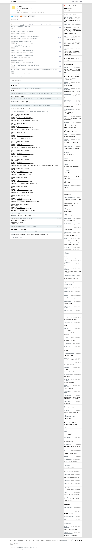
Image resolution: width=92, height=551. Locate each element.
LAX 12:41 (30, 547)
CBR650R (66, 349)
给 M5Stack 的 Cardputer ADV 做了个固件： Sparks (23, 50)
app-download (67, 301)
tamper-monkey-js (66, 268)
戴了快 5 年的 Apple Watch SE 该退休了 (34, 83)
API (29, 540)
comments (66, 358)
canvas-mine (67, 190)
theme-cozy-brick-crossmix (68, 163)
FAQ (33, 540)
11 (59, 27)
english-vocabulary (68, 17)
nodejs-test (66, 483)
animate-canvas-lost (67, 169)
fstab (28, 57)
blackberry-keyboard (66, 123)
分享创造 (12, 33)
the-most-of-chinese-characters (68, 532)
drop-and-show (67, 371)
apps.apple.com (68, 310)
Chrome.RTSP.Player (69, 353)
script (65, 511)
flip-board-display (66, 157)
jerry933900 (14, 101)
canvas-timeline (67, 343)
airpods (66, 181)
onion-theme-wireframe (69, 197)
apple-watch (67, 130)
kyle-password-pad (67, 451)
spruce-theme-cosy (68, 146)
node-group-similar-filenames (68, 475)
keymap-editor (67, 444)
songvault (66, 67)
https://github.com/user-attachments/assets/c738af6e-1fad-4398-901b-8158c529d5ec (29, 103)
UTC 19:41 (21, 547)
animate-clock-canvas (67, 88)
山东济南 (24, 16)
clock (65, 238)
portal (65, 116)
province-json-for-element (70, 202)
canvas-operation (66, 338)
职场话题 (24, 93)
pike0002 (33, 47)
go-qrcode (66, 410)
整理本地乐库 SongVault (17, 60)
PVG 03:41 (26, 547)
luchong (20, 83)
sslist (65, 57)
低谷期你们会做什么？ (29, 218)
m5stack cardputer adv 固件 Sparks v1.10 (21, 41)
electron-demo (67, 374)
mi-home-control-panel (67, 464)
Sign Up (76, 1)
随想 (24, 226)
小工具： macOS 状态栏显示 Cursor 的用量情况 (22, 31)
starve (65, 519)
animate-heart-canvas (67, 83)
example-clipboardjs (66, 385)
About (11, 540)
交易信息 (45, 24)
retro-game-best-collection (68, 508)
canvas (65, 332)
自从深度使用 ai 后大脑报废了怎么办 (32, 226)
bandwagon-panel (68, 175)
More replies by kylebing (17, 237)
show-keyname (67, 218)
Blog (26, 540)
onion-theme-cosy (68, 100)
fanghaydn (14, 215)
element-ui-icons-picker (67, 380)
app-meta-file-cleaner (67, 306)
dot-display (66, 185)
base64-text (67, 315)
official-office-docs (68, 487)
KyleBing (66, 456)
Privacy (37, 540)
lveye (13, 234)
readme (66, 503)
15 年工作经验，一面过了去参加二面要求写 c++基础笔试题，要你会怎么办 (39, 93)
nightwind (30, 73)
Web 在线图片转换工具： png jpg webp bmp (21, 46)
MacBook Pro (13, 38)
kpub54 (20, 93)
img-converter (67, 427)
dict (65, 74)
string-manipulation (67, 261)
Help (15, 540)
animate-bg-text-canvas (67, 292)
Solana (42, 540)
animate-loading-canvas (67, 296)
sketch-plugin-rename (69, 516)
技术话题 (31, 24)
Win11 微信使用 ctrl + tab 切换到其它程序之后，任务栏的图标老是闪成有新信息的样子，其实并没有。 (34, 70)
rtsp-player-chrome (68, 214)
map (65, 42)
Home (73, 1)
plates (65, 492)
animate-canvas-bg (66, 139)
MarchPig (35, 38)
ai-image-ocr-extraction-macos (68, 283)
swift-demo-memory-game (67, 522)
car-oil (65, 227)
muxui (31, 67)
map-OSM (66, 247)
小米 (12, 28)
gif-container (67, 401)
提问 (26, 24)
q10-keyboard (67, 497)
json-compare (67, 437)
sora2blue (21, 226)
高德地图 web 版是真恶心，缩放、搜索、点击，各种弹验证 (25, 65)
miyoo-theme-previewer (67, 252)
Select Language (64, 540)
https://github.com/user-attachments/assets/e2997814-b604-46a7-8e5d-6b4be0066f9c (29, 111)
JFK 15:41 (35, 547)
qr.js (65, 208)
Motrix (65, 470)
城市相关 (51, 24)
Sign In (80, 1)
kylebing (22, 24)
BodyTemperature (68, 322)
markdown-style (68, 459)
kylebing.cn (15, 16)
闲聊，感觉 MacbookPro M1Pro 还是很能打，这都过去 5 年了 (25, 36)
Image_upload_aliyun (69, 242)
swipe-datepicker (66, 526)
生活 (23, 218)
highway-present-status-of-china (69, 415)
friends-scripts (67, 395)
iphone (65, 134)
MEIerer (20, 218)
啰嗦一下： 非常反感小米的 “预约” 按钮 (20, 27)
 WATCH (24, 83)
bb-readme (66, 317)
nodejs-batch (67, 480)
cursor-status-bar (68, 362)
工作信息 (40, 24)
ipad (65, 63)
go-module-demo (68, 406)
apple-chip (66, 104)
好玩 (35, 24)
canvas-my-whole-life (67, 151)
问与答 (12, 73)
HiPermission (67, 421)
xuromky (31, 28)
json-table (66, 440)
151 (59, 37)
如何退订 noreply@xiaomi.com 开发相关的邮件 (22, 55)
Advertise (20, 540)
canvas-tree (67, 346)
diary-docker (67, 193)
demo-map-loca (67, 94)
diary (65, 36)
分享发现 (12, 66)
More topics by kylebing (17, 76)
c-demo (66, 328)
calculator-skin (67, 223)
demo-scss (66, 367)
